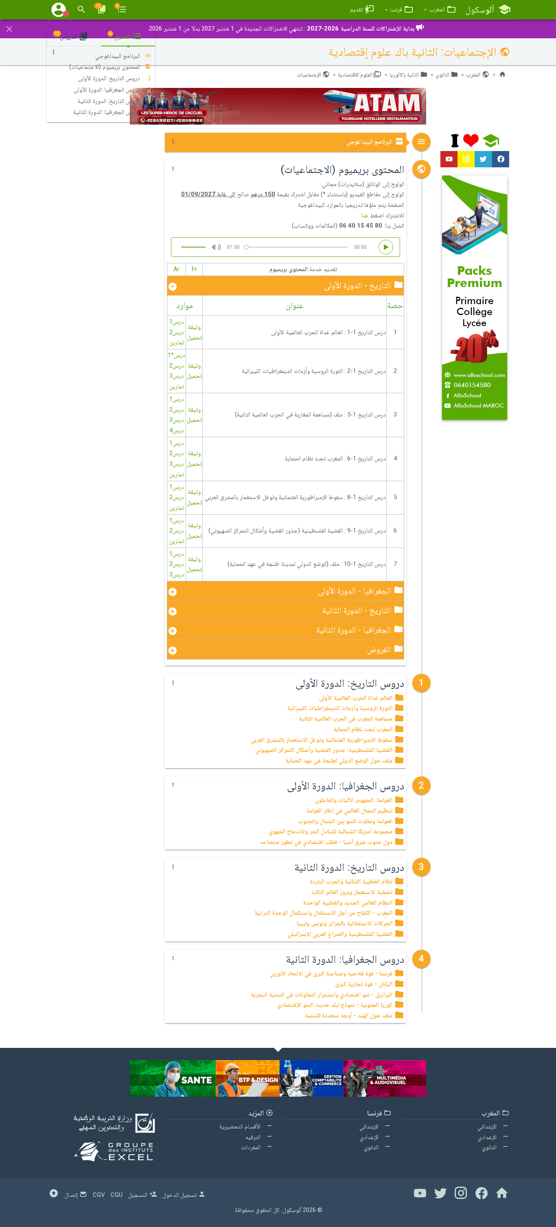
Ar (176, 269)
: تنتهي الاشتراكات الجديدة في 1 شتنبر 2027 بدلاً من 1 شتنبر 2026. (281, 28)
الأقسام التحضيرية (240, 1126)
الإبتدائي (487, 1126)
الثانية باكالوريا (405, 74)
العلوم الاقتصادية (356, 74)
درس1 (176, 321)
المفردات (251, 1147)
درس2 (176, 332)
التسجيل (138, 1195)
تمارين (176, 342)
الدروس (67, 35)
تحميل (194, 337)
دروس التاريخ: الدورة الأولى (110, 78)
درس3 (176, 375)
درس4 (176, 430)
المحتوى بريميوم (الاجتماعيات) (105, 66)
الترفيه (253, 1137)
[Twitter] (483, 159)
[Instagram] (466, 159)
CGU (117, 1195)
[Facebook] (500, 159)
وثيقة (194, 327)
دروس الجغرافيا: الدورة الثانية (107, 112)
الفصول (120, 35)
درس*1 (176, 355)
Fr (194, 269)
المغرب (474, 74)
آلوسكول (291, 1210)
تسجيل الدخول (180, 1195)
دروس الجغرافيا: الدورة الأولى (108, 89)
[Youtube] (448, 159)
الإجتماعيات (309, 74)
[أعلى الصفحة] (54, 1195)
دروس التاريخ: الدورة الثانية (110, 101)
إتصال (71, 1195)
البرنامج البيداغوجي (370, 141)
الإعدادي (488, 1137)
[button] (440, 9)
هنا (364, 215)
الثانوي (443, 74)
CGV (99, 1195)
